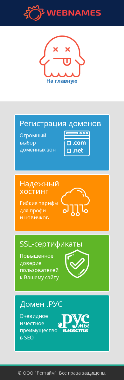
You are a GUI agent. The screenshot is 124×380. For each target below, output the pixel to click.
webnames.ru (62, 13)
